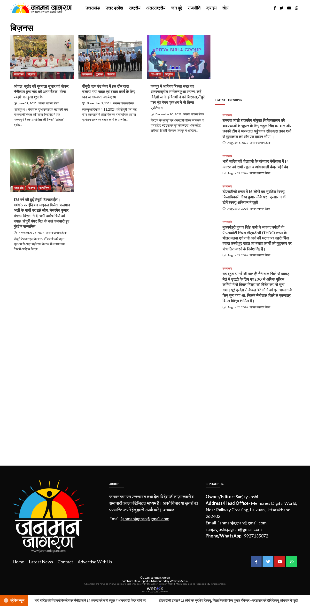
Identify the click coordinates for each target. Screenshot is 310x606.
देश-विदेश (156, 74)
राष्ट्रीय (134, 8)
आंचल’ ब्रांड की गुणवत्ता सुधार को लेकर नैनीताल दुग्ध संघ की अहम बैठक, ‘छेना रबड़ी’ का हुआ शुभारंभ (41, 92)
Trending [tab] (235, 100)
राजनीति (194, 8)
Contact (65, 561)
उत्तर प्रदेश (114, 8)
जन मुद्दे (176, 8)
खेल (225, 8)
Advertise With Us (95, 561)
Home (18, 561)
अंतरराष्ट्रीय (155, 8)
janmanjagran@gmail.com (145, 518)
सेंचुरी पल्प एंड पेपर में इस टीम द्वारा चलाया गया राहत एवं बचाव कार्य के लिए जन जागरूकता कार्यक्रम (108, 92)
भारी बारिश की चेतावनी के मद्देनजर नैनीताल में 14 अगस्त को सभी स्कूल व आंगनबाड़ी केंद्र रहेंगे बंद (70, 600)
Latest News (41, 561)
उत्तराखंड (92, 8)
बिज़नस (31, 74)
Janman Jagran (160, 577)
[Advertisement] (257, 57)
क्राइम (211, 8)
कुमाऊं (99, 74)
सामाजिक (44, 187)
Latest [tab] (220, 100)
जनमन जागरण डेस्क (49, 103)
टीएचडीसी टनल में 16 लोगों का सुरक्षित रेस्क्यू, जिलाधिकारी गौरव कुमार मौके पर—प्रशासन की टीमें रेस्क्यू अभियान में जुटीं (255, 197)
